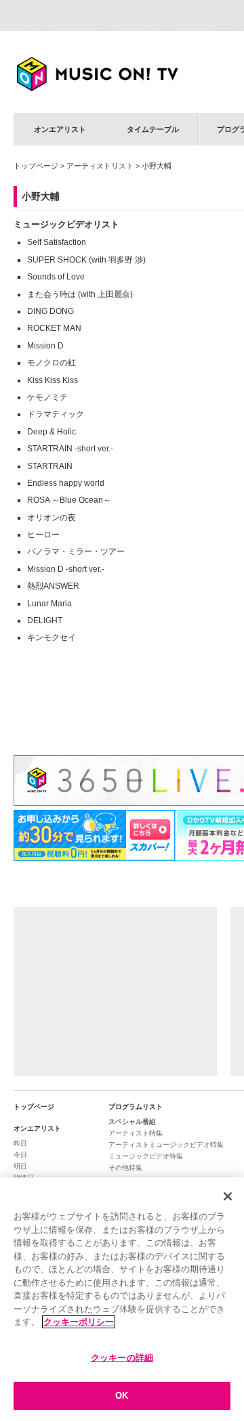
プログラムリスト (135, 1106)
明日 (20, 1166)
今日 (20, 1154)
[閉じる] (228, 1196)
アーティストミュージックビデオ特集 (166, 1144)
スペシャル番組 (132, 1121)
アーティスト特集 (135, 1133)
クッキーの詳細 (122, 1358)
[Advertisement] (115, 991)
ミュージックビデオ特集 (145, 1156)
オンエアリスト (60, 129)
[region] (122, 1299)
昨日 (20, 1143)
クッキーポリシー (78, 1322)
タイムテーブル (153, 129)
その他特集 (125, 1167)
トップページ (36, 166)
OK (121, 1396)
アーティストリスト (100, 166)
